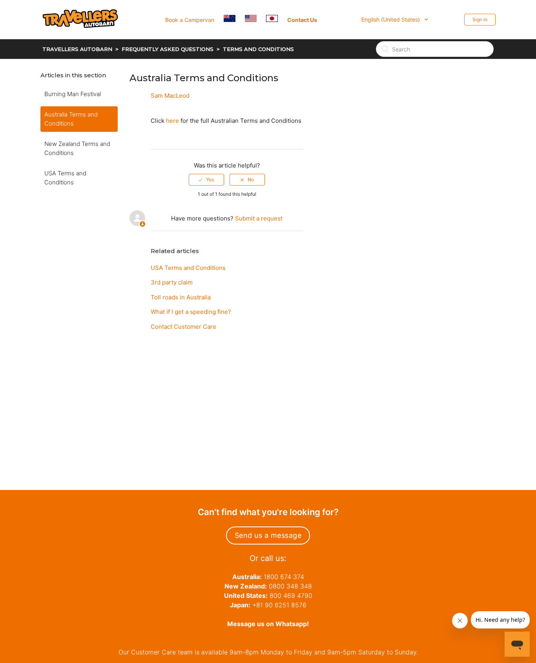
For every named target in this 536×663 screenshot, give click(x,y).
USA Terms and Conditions (65, 177)
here (172, 120)
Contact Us (302, 19)
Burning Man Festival (72, 94)
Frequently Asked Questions (167, 49)
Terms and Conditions (258, 49)
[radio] (206, 180)
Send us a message (268, 535)
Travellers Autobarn (77, 49)
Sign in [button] (479, 19)
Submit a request (259, 218)
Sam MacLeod (170, 95)
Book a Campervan (189, 19)
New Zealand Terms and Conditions (77, 148)
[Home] (84, 38)
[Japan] (276, 19)
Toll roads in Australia (181, 297)
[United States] (254, 19)
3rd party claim (172, 282)
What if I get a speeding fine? (191, 311)
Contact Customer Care (183, 326)
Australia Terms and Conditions (71, 119)
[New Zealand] (233, 19)
